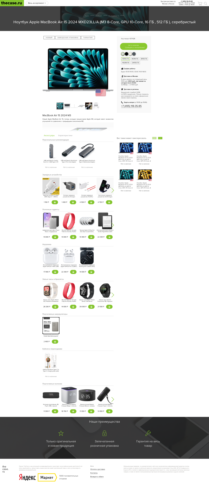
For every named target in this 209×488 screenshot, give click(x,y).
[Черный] (126, 53)
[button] (200, 4)
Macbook (98, 16)
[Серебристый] (122, 53)
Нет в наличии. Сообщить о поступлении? (135, 46)
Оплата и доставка (97, 469)
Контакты (94, 473)
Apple (87, 16)
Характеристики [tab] (65, 135)
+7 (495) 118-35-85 (131, 106)
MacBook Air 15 (113, 16)
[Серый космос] (134, 53)
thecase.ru (11, 3)
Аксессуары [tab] (49, 135)
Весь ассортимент (36, 3)
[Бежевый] (130, 53)
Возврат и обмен (97, 477)
